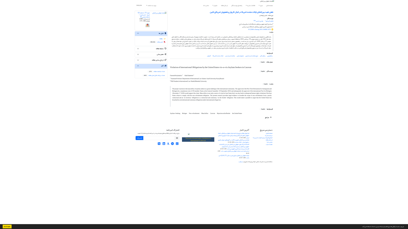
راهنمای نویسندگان (236, 5)
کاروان (209, 55)
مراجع (267, 117)
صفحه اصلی (269, 5)
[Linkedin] (164, 144)
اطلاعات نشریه (251, 5)
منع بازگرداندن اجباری (251, 55)
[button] (361, 226)
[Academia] (168, 144)
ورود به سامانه (151, 5)
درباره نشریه (268, 135)
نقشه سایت (269, 144)
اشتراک (139, 138)
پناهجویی (269, 55)
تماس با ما (206, 5)
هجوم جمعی (240, 55)
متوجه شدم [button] (7, 226)
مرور (261, 5)
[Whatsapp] (177, 144)
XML (161, 38)
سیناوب (241, 161)
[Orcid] (172, 144)
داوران (215, 5)
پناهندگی (262, 55)
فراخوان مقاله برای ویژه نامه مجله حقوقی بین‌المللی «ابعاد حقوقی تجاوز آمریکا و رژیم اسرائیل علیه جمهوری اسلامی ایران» (233, 135)
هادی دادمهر (259, 21)
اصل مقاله (157, 41)
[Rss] (159, 144)
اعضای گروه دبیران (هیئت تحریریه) (262, 137)
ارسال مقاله (224, 5)
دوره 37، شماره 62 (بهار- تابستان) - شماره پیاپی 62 (144, 14)
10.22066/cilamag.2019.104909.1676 (259, 29)
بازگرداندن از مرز (230, 55)
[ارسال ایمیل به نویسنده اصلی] (255, 21)
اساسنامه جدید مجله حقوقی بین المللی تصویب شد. (235, 151)
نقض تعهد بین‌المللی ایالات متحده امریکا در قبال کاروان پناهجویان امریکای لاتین (241, 12)
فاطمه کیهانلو (269, 21)
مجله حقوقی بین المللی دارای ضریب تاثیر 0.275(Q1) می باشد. (234, 156)
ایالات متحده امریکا (218, 55)
